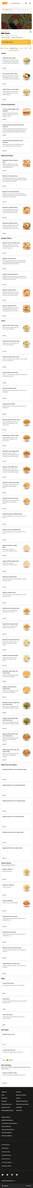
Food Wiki (19, 1107)
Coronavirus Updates (7, 1162)
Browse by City (6, 1107)
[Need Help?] (25, 3)
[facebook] (7, 1176)
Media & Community (21, 1101)
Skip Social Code (6, 1151)
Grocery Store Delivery (8, 1129)
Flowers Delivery (6, 1126)
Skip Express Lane (7, 1104)
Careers (18, 1098)
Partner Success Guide (22, 1104)
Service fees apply (5, 37)
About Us (4, 1092)
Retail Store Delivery (7, 1120)
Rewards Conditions (6, 1166)
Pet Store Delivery (7, 1132)
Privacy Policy (5, 1148)
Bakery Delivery (6, 1117)
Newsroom (19, 1110)
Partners (18, 1092)
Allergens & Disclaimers (17, 37)
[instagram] (12, 1176)
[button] (14, 48)
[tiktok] (17, 1176)
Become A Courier (21, 1095)
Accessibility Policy (6, 1155)
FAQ (3, 1095)
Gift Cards (4, 1098)
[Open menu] (29, 3)
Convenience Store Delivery (9, 1123)
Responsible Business (7, 1110)
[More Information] (30, 32)
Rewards (4, 1101)
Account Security (6, 1158)
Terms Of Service (6, 1144)
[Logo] (5, 3)
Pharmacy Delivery (7, 1135)
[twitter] (3, 1176)
